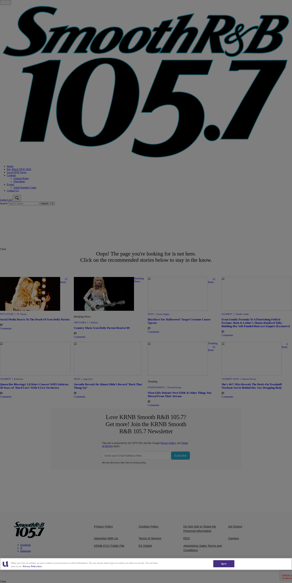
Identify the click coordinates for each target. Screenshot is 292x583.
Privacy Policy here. (32, 566)
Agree (224, 563)
